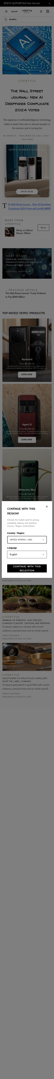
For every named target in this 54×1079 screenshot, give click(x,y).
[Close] (47, 507)
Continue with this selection (27, 568)
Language (12, 548)
